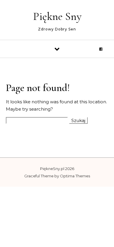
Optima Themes (75, 176)
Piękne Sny (57, 16)
